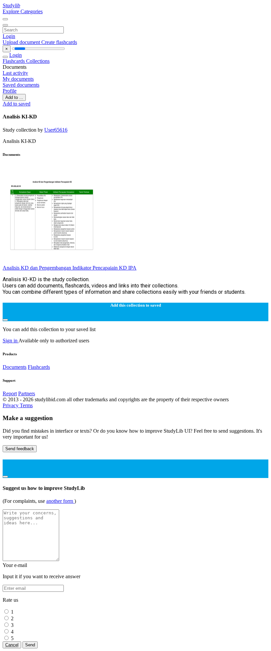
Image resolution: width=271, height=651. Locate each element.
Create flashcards (59, 42)
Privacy (11, 405)
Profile (10, 91)
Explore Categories (23, 11)
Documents (14, 367)
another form (60, 501)
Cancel (12, 644)
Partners (26, 393)
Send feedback (19, 448)
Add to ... (14, 97)
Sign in (11, 340)
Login (9, 36)
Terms (26, 405)
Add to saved (16, 104)
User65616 (55, 130)
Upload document (22, 42)
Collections (38, 61)
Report (10, 393)
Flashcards (14, 61)
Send (30, 644)
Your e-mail (15, 565)
